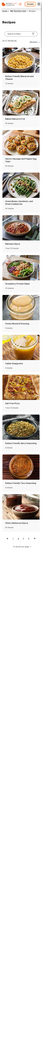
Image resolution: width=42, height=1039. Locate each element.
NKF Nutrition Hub (18, 11)
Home (4, 11)
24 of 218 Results (9, 41)
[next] (34, 538)
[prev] (7, 538)
